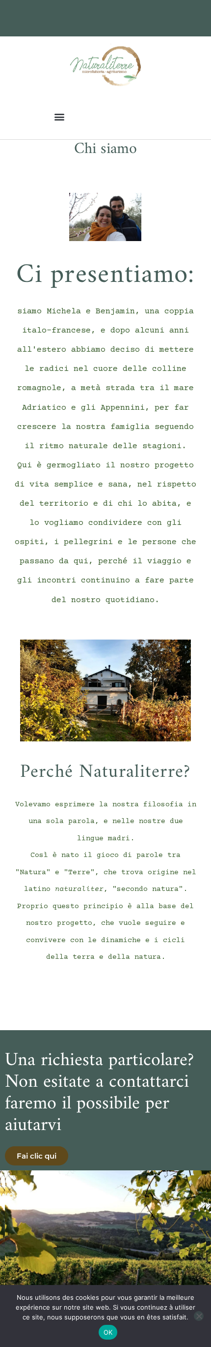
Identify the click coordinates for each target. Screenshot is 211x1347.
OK (108, 1332)
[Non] (199, 1316)
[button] (59, 116)
